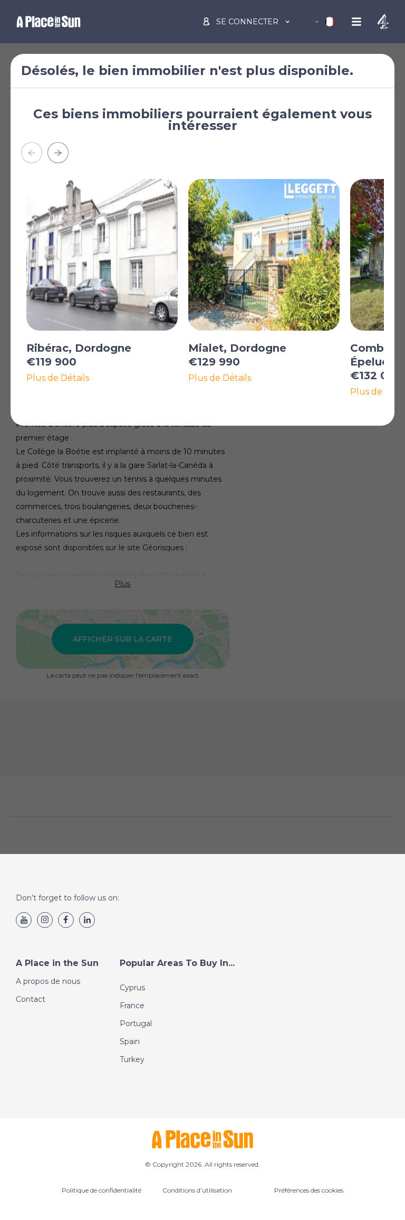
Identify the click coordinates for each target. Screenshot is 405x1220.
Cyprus (132, 987)
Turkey (132, 1059)
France (132, 1005)
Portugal (136, 1023)
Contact (30, 999)
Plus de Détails (57, 378)
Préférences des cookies (308, 1190)
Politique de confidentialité (101, 1190)
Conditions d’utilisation (197, 1190)
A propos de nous (48, 981)
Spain (130, 1041)
